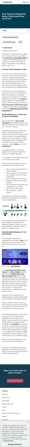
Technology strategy (9, 42)
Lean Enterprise (15, 266)
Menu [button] (24, 2)
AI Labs (4, 407)
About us (4, 394)
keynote (19, 270)
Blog (20, 42)
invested (23, 99)
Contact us (5, 419)
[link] (15, 381)
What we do (5, 397)
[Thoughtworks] (7, 2)
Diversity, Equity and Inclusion (11, 413)
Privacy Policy (8, 441)
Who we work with (7, 404)
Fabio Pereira (8, 47)
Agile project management (10, 37)
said (21, 240)
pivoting (15, 324)
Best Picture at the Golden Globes (16, 58)
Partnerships (5, 401)
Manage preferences (15, 444)
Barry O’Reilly (15, 272)
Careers (4, 416)
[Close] (28, 422)
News (3, 410)
